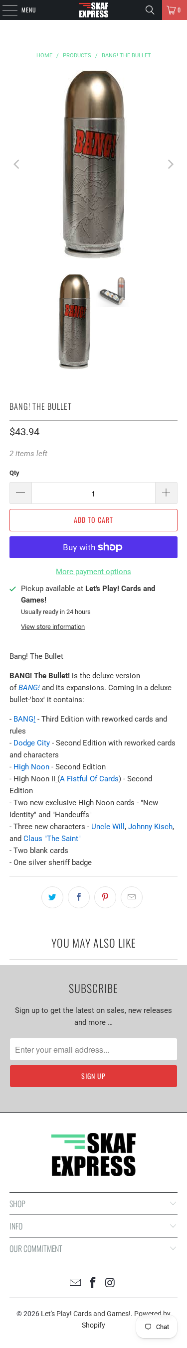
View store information (53, 626)
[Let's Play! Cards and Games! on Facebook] (93, 1283)
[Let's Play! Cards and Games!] (94, 10)
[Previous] (17, 164)
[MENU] (4, 10)
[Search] (150, 10)
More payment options (93, 571)
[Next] (170, 164)
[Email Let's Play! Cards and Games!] (75, 1283)
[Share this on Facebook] (79, 897)
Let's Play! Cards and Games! (86, 1314)
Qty (14, 473)
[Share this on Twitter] (52, 897)
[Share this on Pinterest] (105, 897)
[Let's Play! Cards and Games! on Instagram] (110, 1283)
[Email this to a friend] (132, 897)
